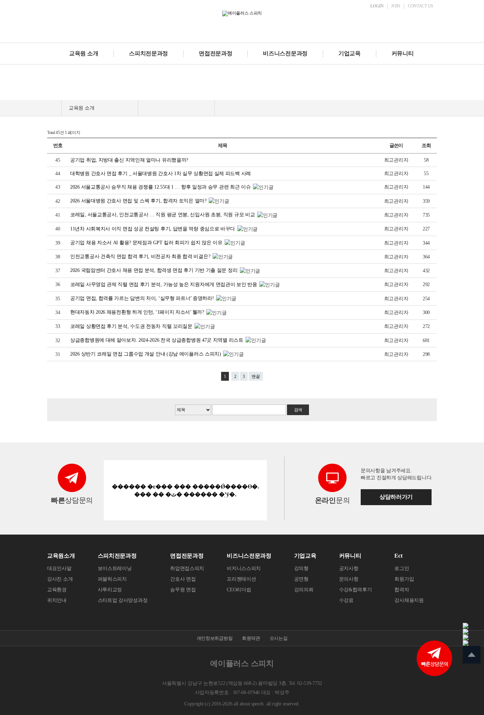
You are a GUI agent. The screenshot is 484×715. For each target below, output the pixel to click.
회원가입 (404, 579)
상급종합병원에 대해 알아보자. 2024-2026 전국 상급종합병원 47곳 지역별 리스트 (157, 340)
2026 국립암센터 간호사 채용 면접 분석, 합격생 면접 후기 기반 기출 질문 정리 (154, 270)
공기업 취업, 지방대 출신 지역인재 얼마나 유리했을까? (129, 160)
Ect (398, 556)
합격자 (401, 589)
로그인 (401, 568)
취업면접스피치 (187, 568)
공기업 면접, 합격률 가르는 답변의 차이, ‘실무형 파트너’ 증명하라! (142, 298)
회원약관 (251, 638)
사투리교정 (110, 589)
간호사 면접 (183, 579)
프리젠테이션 (241, 579)
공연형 (301, 579)
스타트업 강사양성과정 (123, 600)
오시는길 (279, 638)
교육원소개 (61, 556)
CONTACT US (420, 6)
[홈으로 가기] (54, 108)
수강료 (346, 600)
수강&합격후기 (355, 589)
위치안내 (57, 600)
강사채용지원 (408, 600)
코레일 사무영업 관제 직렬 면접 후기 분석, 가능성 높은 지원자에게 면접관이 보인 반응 (164, 284)
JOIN (395, 6)
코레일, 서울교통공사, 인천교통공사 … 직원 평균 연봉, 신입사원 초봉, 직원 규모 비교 (163, 214)
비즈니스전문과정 (285, 53)
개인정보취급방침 (215, 638)
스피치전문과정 (148, 53)
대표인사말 (59, 568)
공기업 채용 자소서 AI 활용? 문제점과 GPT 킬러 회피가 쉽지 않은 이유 (147, 242)
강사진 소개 (60, 579)
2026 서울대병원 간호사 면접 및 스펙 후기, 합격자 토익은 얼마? (139, 200)
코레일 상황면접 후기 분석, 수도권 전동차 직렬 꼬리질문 (131, 326)
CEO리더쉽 (239, 589)
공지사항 (349, 568)
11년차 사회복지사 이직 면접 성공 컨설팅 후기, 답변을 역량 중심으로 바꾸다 (153, 228)
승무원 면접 (183, 589)
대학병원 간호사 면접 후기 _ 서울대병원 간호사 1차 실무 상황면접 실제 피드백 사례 (160, 173)
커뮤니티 (403, 53)
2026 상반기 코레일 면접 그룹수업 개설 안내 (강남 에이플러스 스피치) (146, 354)
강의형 (301, 568)
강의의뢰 (304, 589)
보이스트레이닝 (115, 568)
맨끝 (256, 376)
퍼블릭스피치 (112, 579)
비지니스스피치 (244, 568)
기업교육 (349, 53)
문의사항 (349, 579)
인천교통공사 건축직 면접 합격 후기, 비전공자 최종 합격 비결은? (141, 256)
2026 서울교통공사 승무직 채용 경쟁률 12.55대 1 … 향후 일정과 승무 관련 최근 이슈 (161, 187)
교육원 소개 (83, 53)
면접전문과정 (215, 53)
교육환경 (57, 589)
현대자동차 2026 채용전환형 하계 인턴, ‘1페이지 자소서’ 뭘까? (137, 312)
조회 (426, 145)
